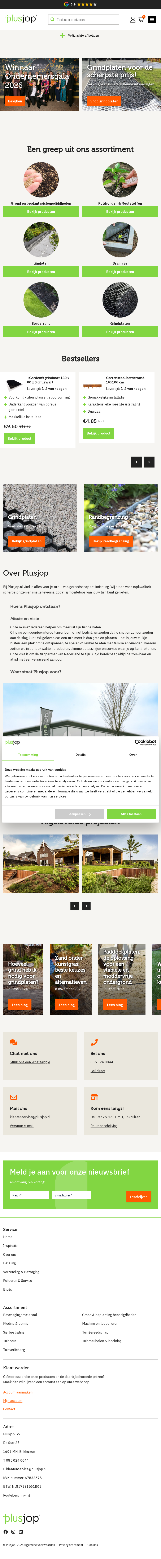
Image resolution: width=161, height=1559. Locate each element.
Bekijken (15, 101)
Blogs (7, 1289)
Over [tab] (132, 754)
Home (7, 1237)
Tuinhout (9, 1341)
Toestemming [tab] (28, 754)
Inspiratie (10, 1246)
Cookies (92, 1545)
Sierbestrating (14, 1332)
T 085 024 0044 (16, 1460)
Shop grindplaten (104, 101)
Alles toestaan (131, 814)
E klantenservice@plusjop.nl (25, 1469)
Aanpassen (77, 814)
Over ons (10, 1254)
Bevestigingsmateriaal (20, 1315)
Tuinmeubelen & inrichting (102, 1341)
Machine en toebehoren (100, 1323)
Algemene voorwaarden (39, 1545)
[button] (80, 4)
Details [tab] (80, 754)
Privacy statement (71, 1545)
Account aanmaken (17, 1392)
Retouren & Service (17, 1280)
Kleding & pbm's (15, 1323)
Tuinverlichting (14, 1350)
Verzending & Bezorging (21, 1272)
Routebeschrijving (16, 1495)
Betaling (9, 1263)
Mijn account (12, 1401)
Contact (9, 1409)
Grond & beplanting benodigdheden (109, 1315)
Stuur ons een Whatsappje (30, 1062)
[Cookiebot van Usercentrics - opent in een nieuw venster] (137, 742)
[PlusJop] (21, 19)
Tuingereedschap (95, 1332)
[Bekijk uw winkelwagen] (139, 19)
